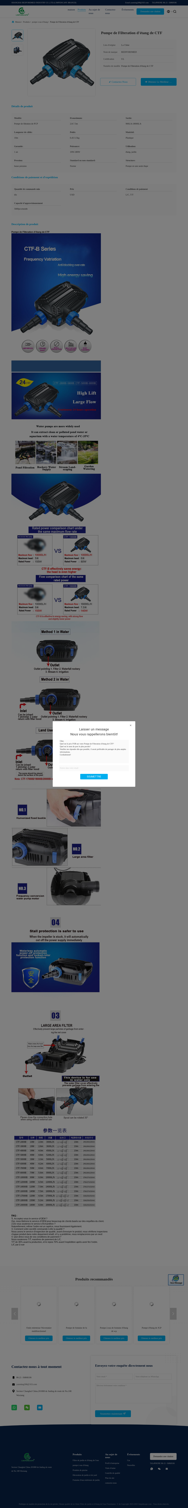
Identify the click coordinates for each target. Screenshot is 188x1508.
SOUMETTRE (94, 776)
